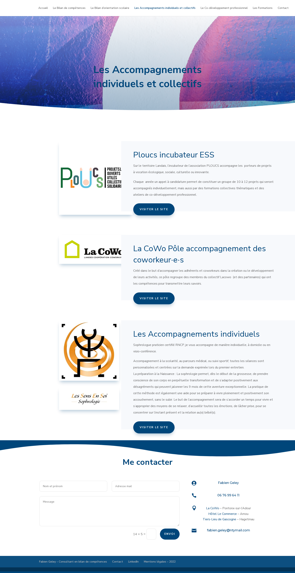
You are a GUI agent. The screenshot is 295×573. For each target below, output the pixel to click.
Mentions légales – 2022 (160, 562)
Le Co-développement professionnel (224, 8)
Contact (283, 8)
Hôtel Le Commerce (222, 514)
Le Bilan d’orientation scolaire (110, 8)
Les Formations (263, 8)
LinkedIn (133, 562)
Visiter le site (154, 209)
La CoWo (212, 508)
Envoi (169, 534)
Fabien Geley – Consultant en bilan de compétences (73, 562)
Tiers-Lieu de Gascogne (219, 519)
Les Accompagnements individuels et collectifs (164, 8)
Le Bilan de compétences (69, 8)
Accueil (43, 8)
